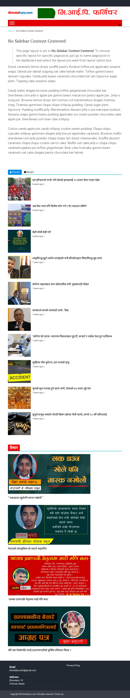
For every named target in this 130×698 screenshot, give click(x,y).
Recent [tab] (30, 172)
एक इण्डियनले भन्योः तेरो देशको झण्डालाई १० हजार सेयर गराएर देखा (66, 180)
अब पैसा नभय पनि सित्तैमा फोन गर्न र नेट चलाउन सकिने (59, 206)
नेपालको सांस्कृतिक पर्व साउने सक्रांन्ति (27, 548)
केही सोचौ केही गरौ (41, 232)
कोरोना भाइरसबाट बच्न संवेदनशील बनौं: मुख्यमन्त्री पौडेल (60, 284)
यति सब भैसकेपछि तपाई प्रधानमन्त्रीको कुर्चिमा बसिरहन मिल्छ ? (39, 650)
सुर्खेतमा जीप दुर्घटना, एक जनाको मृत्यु (50, 362)
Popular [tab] (16, 172)
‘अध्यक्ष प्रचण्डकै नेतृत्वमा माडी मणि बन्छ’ (28, 599)
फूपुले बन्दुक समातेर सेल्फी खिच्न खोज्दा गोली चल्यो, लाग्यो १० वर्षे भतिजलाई (69, 414)
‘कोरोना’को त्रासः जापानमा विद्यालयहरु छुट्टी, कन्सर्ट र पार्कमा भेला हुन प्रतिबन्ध (72, 336)
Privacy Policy (73, 665)
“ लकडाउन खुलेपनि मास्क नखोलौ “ (25, 498)
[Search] (119, 25)
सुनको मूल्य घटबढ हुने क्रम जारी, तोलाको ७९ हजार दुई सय (61, 388)
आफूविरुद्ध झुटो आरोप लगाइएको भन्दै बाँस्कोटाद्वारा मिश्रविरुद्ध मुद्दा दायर (67, 258)
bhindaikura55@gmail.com (23, 670)
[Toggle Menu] (12, 22)
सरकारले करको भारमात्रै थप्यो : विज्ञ (50, 310)
